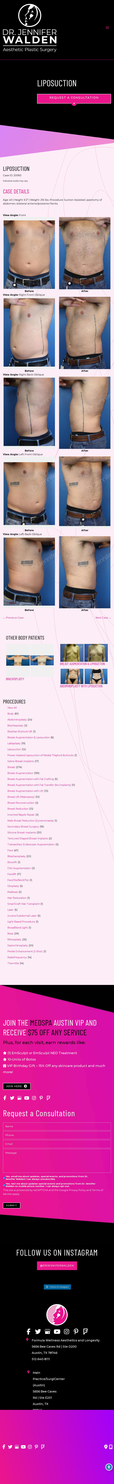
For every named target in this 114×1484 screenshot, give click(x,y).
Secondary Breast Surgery (23, 826)
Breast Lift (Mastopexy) (21, 796)
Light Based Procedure (21, 921)
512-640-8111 (41, 1359)
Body (10, 713)
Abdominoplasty (17, 719)
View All (12, 707)
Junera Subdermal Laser (22, 915)
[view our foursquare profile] (48, 1098)
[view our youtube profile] (26, 1098)
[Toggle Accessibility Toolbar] (109, 1467)
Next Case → (103, 617)
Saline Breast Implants (20, 761)
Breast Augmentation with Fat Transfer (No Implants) (39, 785)
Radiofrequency (17, 957)
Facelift (11, 874)
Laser (10, 909)
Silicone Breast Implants (21, 832)
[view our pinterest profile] (41, 1098)
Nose (10, 933)
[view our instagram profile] (34, 1098)
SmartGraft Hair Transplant (23, 903)
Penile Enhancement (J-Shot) (25, 951)
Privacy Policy (77, 1190)
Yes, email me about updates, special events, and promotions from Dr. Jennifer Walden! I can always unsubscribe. (47, 1177)
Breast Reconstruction (20, 802)
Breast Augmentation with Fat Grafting (30, 779)
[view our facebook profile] (4, 1098)
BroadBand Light (17, 927)
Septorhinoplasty (17, 945)
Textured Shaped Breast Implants (27, 838)
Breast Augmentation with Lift (25, 791)
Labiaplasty (13, 743)
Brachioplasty (15, 725)
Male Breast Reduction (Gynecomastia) (30, 820)
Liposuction (14, 749)
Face (10, 850)
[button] (17, 1086)
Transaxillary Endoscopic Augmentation (31, 844)
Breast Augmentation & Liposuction (28, 737)
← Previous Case (13, 617)
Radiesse (12, 892)
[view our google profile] (19, 1098)
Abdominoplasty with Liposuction (81, 686)
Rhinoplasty (14, 939)
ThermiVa (13, 963)
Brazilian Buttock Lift (19, 731)
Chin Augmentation (19, 868)
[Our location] (110, 1447)
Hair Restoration (16, 898)
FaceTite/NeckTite (18, 880)
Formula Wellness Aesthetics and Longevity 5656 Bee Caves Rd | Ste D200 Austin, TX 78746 (66, 1347)
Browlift (12, 862)
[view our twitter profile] (12, 1098)
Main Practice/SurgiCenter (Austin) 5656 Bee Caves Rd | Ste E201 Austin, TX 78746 (49, 1391)
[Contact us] (105, 1447)
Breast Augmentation (20, 773)
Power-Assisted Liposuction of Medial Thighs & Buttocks (40, 755)
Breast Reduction (17, 808)
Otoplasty (13, 886)
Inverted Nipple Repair (21, 814)
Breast (11, 767)
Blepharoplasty (16, 856)
